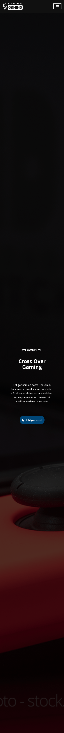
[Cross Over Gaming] (13, 6)
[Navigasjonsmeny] (57, 6)
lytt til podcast (32, 420)
